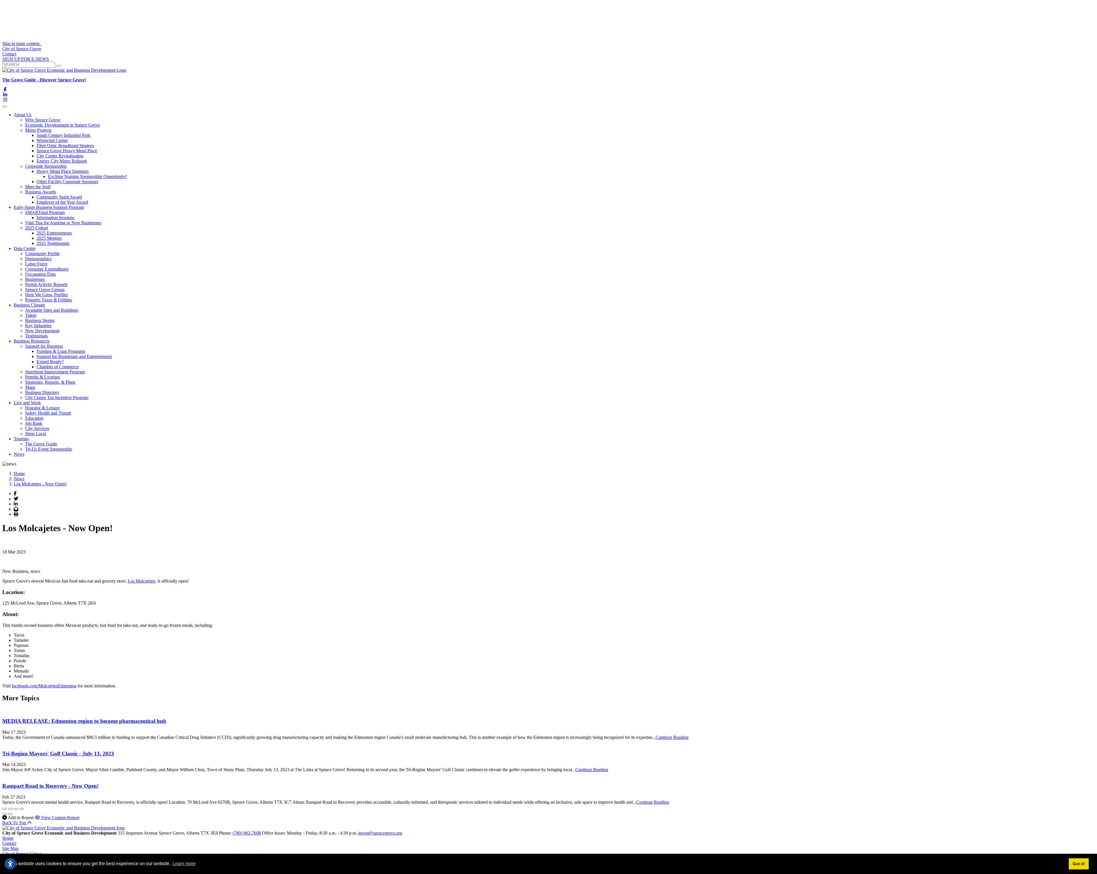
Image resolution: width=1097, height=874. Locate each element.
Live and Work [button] (27, 402)
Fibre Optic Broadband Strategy (65, 145)
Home (7, 838)
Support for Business (44, 346)
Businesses (35, 279)
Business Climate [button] (29, 305)
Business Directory (42, 392)
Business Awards (40, 191)
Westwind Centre (52, 140)
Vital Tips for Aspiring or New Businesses (63, 222)
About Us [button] (22, 114)
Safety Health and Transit (48, 413)
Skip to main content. (22, 43)
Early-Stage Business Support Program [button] (49, 207)
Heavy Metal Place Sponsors (63, 171)
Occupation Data (40, 274)
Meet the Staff (38, 186)
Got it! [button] (1079, 863)
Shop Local (35, 433)
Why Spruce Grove (42, 119)
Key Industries (38, 325)
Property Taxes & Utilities (48, 299)
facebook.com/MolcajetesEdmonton (44, 685)
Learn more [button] (184, 863)
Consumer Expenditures (47, 269)
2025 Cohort (36, 227)
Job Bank (33, 423)
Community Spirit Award (59, 197)
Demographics (38, 258)
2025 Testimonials (53, 243)
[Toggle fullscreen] (16, 809)
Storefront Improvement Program (55, 371)
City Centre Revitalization (60, 155)
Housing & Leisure (42, 407)
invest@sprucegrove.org (380, 833)
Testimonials (36, 335)
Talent (30, 315)
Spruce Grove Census (45, 289)
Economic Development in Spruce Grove (62, 125)
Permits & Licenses (42, 377)
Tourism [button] (21, 438)
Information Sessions (55, 217)
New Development (42, 330)
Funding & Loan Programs (61, 351)
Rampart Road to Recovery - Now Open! (50, 786)
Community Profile (42, 253)
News (19, 454)
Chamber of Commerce (58, 366)
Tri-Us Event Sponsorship (48, 449)
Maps (30, 387)
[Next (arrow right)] (10, 814)
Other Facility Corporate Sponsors (67, 181)
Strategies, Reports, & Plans (50, 382)
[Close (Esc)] (4, 809)
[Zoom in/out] (21, 809)
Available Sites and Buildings (51, 310)
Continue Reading (672, 737)
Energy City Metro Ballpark (62, 161)
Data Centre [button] (24, 248)
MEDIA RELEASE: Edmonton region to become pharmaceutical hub (84, 721)
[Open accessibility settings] (10, 863)
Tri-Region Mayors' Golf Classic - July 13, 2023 (58, 754)
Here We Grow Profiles (46, 294)
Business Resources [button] (31, 341)
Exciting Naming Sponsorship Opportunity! (87, 176)
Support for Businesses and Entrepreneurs (74, 356)
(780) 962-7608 (247, 833)
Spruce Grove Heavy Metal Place (67, 150)
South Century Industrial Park (63, 135)
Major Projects (38, 130)
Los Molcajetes (141, 581)
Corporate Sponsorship (46, 166)
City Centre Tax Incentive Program (56, 397)
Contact (9, 53)
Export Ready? (50, 361)
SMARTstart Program (45, 212)
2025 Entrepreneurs (54, 233)
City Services (37, 428)
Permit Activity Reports (46, 284)
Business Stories (40, 320)
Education (34, 418)
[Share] (10, 809)
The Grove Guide (41, 443)
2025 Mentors (49, 238)
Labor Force (36, 263)
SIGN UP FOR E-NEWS (25, 59)
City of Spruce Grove (21, 48)
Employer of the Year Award (62, 202)
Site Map (10, 848)
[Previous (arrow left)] (4, 814)
